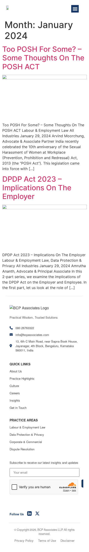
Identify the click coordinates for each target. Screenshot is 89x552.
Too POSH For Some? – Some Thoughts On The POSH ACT (43, 58)
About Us (16, 371)
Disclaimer (67, 540)
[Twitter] (37, 514)
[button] (75, 9)
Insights (15, 400)
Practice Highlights (22, 378)
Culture (14, 386)
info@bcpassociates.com (32, 335)
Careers (15, 393)
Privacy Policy (24, 540)
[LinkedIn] (29, 514)
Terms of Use (47, 540)
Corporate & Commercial (26, 442)
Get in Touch (18, 407)
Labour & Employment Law (27, 427)
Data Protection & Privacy (27, 434)
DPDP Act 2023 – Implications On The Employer (36, 188)
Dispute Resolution (22, 449)
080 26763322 (25, 328)
